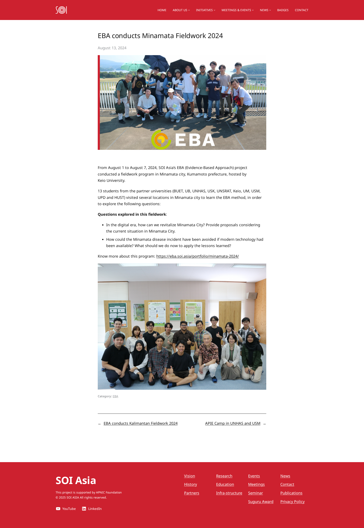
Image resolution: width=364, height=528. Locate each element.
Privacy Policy (292, 501)
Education (225, 484)
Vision (189, 475)
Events (254, 475)
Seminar (255, 492)
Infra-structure (229, 492)
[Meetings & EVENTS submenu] (253, 10)
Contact (287, 484)
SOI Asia (76, 480)
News (264, 10)
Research (224, 475)
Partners (191, 492)
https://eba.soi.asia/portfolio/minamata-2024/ (197, 256)
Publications (291, 492)
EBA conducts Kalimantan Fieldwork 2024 (141, 423)
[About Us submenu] (189, 10)
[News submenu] (270, 10)
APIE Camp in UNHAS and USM (232, 423)
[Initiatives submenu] (214, 10)
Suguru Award (260, 501)
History (190, 484)
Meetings (256, 484)
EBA (115, 396)
